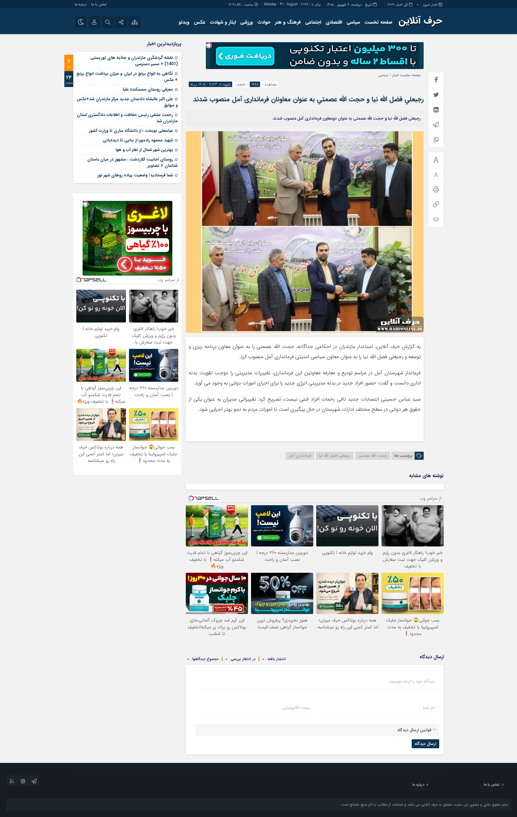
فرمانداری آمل (300, 456)
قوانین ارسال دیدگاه (414, 730)
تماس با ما (99, 4)
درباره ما (81, 4)
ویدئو (184, 22)
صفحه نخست (378, 22)
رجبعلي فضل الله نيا (334, 456)
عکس (199, 22)
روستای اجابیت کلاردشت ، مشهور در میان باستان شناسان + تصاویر (132, 162)
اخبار (395, 75)
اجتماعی (313, 22)
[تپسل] (209, 45)
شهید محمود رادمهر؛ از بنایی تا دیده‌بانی (138, 140)
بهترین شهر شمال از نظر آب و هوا (144, 149)
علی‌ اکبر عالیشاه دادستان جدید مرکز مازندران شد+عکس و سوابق (127, 102)
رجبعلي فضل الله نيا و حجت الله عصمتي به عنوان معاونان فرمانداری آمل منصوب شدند (308, 99)
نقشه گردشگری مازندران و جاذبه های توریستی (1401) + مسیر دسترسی (134, 60)
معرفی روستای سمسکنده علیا (148, 89)
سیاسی (353, 22)
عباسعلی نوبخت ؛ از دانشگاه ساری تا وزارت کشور (131, 130)
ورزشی (246, 22)
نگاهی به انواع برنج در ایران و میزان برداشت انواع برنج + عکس (127, 76)
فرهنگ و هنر (288, 22)
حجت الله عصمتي (372, 456)
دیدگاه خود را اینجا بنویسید (412, 681)
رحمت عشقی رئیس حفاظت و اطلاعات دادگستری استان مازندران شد (127, 118)
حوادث (263, 22)
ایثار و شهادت (223, 22)
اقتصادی (334, 22)
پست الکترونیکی (296, 707)
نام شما (429, 707)
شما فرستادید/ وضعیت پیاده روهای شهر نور (135, 175)
